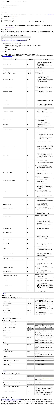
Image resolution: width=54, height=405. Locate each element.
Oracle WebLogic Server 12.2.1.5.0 (9, 27)
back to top (4, 293)
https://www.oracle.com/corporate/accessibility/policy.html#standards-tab (11, 399)
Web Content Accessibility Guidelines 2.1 (7, 38)
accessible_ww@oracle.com (14, 16)
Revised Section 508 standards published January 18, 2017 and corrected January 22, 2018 (14, 40)
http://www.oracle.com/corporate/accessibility (11, 400)
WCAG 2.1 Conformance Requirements (7, 56)
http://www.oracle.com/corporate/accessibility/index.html (18, 32)
